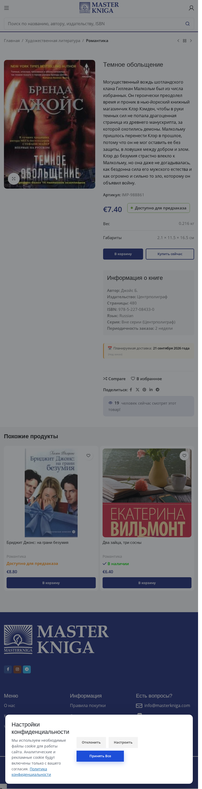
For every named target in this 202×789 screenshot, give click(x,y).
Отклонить (91, 742)
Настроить (123, 742)
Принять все (100, 756)
